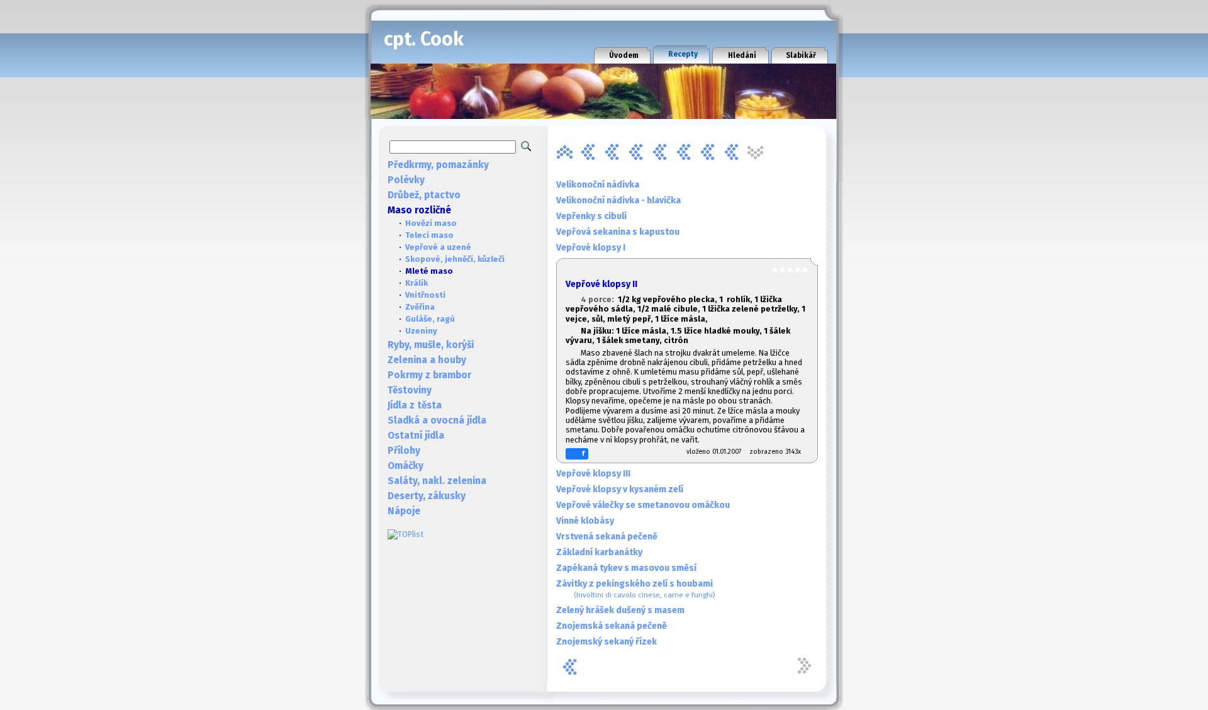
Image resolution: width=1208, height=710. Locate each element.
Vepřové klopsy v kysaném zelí (619, 489)
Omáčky (405, 465)
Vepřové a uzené (438, 247)
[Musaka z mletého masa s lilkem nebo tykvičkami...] (684, 152)
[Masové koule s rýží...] (660, 152)
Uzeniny (421, 330)
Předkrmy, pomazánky (438, 165)
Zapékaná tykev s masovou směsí (626, 568)
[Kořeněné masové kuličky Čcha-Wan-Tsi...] (636, 152)
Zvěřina (420, 307)
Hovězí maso (431, 223)
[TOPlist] (405, 534)
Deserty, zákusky (427, 496)
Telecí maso (429, 235)
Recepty (683, 54)
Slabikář (801, 55)
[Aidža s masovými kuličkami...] (564, 152)
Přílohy (404, 450)
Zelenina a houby (427, 360)
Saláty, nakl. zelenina (437, 481)
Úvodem (624, 55)
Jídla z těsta (415, 405)
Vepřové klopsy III (593, 473)
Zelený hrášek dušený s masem (620, 610)
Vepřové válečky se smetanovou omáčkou (643, 505)
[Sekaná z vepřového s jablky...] (732, 152)
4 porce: (599, 299)
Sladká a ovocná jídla (437, 420)
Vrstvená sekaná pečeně (606, 536)
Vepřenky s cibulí (591, 216)
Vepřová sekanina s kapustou (618, 232)
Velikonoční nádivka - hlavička (618, 200)
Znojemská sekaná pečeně (611, 626)
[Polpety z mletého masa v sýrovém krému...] (708, 152)
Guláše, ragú (430, 319)
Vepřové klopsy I (590, 247)
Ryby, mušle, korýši (431, 345)
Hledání (742, 55)
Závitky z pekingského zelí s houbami (635, 588)
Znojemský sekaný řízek (606, 641)
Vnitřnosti (425, 295)
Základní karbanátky (599, 552)
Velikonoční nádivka (597, 184)
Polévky (406, 180)
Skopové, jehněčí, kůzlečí (455, 259)
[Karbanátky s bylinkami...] (612, 152)
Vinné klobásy (585, 521)
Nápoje (404, 511)
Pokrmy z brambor (429, 375)
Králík (416, 283)
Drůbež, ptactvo (424, 195)
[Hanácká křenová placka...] (588, 152)
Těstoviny (410, 390)
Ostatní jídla (416, 435)
